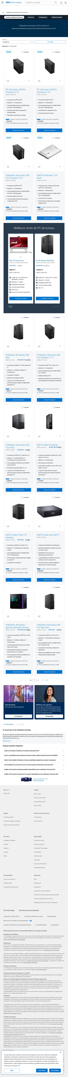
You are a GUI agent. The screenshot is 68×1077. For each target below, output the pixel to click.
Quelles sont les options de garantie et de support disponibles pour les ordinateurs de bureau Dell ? (31, 774)
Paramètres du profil (39, 801)
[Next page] (42, 680)
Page (30, 680)
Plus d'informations (41, 969)
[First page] (21, 680)
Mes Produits (37, 805)
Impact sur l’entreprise (40, 863)
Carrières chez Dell (39, 844)
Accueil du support (9, 817)
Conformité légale (40, 925)
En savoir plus (18, 716)
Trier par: (4, 39)
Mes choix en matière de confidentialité (16, 920)
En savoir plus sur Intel (38, 780)
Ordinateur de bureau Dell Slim (17, 356)
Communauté (38, 817)
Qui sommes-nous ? (39, 840)
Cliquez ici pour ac (8, 1013)
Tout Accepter (55, 1070)
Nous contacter (38, 821)
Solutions (6, 848)
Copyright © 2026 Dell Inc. (12, 916)
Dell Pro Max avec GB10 (48, 535)
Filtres (51, 42)
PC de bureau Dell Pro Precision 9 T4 (47, 90)
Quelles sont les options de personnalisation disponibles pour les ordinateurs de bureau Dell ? (29, 769)
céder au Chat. (17, 1013)
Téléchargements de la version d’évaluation (45, 902)
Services (6, 852)
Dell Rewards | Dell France (52, 950)
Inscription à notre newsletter (42, 891)
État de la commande (40, 797)
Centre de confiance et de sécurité (43, 898)
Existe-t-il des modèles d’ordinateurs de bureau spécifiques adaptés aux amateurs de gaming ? (30, 760)
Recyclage (37, 860)
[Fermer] (61, 1052)
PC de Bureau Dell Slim (45, 261)
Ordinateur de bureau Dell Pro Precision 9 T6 (17, 176)
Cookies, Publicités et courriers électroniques (17, 925)
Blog (35, 879)
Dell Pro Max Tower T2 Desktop (16, 536)
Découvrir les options (18, 130)
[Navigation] (2, 2)
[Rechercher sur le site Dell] (55, 2)
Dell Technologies (9, 910)
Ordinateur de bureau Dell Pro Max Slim (48, 626)
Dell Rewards (37, 883)
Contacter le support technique (12, 821)
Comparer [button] (26, 52)
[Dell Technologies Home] (14, 2)
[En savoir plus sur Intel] (26, 779)
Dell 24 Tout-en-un (16, 261)
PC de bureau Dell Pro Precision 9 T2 (16, 90)
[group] (20, 271)
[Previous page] (25, 680)
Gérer (11, 1070)
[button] (61, 2)
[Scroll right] (66, 17)
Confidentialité (51, 916)
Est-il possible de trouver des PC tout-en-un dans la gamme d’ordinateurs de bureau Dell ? (28, 764)
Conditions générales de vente (33, 916)
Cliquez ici (6, 1045)
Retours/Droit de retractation (11, 825)
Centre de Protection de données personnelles (46, 894)
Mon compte (37, 794)
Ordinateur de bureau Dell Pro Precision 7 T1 (48, 356)
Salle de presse (38, 856)
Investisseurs (37, 852)
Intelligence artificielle (9, 840)
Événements (37, 887)
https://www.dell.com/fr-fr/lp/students (14, 939)
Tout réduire (20, 724)
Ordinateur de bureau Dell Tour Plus (17, 446)
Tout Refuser (42, 1070)
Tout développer (9, 724)
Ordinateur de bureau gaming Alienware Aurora (17, 626)
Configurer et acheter (21, 298)
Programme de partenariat (11, 887)
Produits (6, 844)
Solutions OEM (8, 883)
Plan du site (7, 793)
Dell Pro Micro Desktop (47, 445)
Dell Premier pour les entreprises (29, 910)
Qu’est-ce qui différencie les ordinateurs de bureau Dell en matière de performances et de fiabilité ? (31, 755)
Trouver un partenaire (9, 879)
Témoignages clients (39, 867)
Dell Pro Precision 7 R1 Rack (47, 176)
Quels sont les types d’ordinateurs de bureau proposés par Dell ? (21, 750)
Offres (5, 856)
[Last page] (46, 680)
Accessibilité (55, 925)
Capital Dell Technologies (41, 848)
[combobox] (41, 2)
